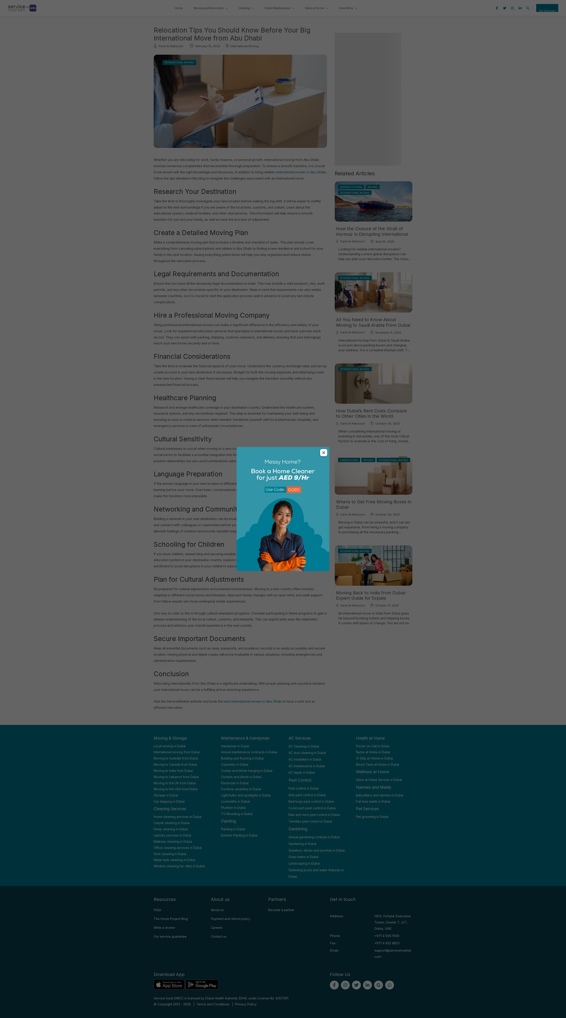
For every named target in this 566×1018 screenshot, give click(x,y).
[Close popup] (323, 452)
